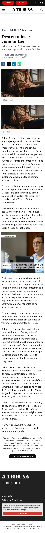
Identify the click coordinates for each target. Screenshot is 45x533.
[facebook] (3, 64)
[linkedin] (14, 64)
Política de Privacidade (14, 508)
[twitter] (9, 64)
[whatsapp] (19, 64)
